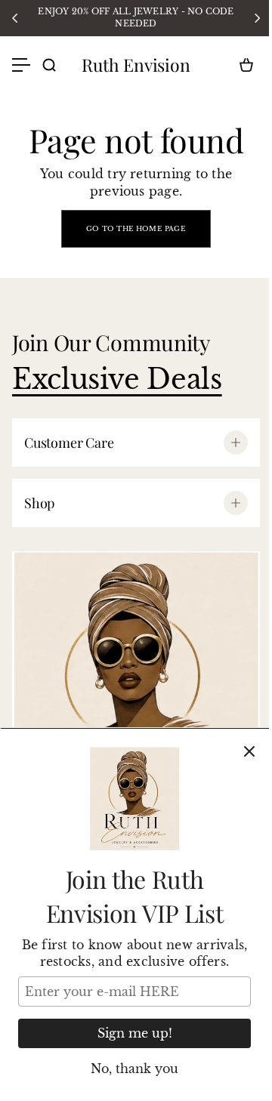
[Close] (249, 751)
